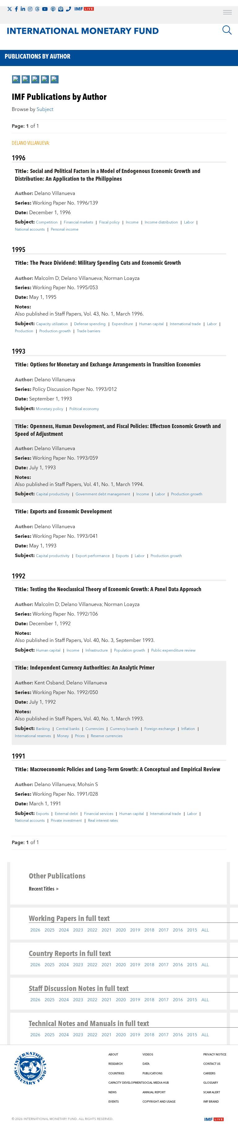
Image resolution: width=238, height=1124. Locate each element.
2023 (78, 930)
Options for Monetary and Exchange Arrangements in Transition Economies (115, 364)
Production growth (55, 331)
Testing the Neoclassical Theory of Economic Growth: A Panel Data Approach (115, 589)
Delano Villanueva (54, 193)
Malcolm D (46, 278)
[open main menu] (227, 13)
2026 (35, 930)
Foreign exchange (159, 729)
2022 (92, 930)
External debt (66, 814)
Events (113, 1101)
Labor (189, 222)
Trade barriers (88, 331)
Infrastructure (97, 651)
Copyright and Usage (159, 1101)
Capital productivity (52, 494)
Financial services (98, 814)
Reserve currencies (106, 736)
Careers (209, 1073)
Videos (148, 1054)
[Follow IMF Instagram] (30, 9)
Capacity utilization (52, 324)
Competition (47, 222)
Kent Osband (49, 683)
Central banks (67, 729)
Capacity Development (125, 1082)
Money (63, 736)
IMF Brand (211, 1101)
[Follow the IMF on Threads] (37, 9)
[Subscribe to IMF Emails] (60, 9)
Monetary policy (49, 409)
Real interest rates (103, 821)
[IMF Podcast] (53, 9)
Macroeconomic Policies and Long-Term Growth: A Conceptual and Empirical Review (125, 769)
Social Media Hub (156, 1082)
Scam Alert (211, 1092)
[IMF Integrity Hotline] (68, 9)
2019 (135, 930)
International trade (185, 324)
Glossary (210, 1082)
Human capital (151, 324)
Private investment (66, 821)
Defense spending (90, 324)
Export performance (93, 556)
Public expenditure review (173, 651)
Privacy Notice (214, 1054)
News (112, 1092)
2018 (149, 930)
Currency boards (124, 729)
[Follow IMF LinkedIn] (23, 9)
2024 (64, 930)
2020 (121, 930)
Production (24, 331)
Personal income (64, 230)
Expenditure (122, 324)
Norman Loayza (122, 278)
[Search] (227, 30)
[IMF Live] (214, 1118)
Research (115, 1063)
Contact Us (211, 1063)
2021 (107, 930)
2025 (50, 930)
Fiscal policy (109, 222)
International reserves (33, 736)
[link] (16, 79)
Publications (152, 1073)
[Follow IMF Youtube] (45, 9)
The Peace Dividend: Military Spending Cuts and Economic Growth (105, 262)
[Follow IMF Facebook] (16, 9)
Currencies (95, 729)
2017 (164, 930)
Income (132, 222)
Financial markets (78, 222)
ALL (205, 930)
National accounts (30, 230)
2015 (192, 930)
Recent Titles (41, 888)
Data (146, 1063)
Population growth (129, 651)
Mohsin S (87, 784)
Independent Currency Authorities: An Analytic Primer (92, 667)
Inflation (188, 729)
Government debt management (103, 494)
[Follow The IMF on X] (9, 9)
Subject (45, 109)
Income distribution (161, 222)
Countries (116, 1073)
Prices (80, 736)
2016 (178, 930)
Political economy (84, 409)
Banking (43, 729)
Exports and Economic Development (71, 511)
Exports (122, 556)
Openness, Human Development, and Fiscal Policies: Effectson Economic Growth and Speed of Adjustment (118, 430)
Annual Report (154, 1092)
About (113, 1054)
